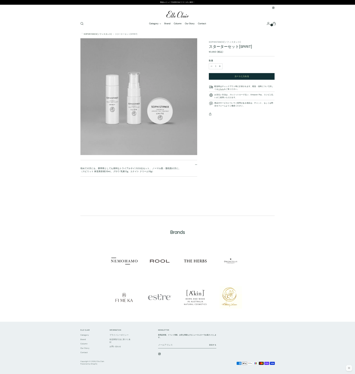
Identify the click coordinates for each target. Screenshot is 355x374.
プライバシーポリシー (119, 335)
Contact (84, 352)
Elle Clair (100, 361)
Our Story (84, 348)
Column (84, 344)
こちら (221, 89)
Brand (83, 339)
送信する (212, 345)
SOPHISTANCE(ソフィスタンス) (98, 34)
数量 (211, 60)
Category (84, 335)
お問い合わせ (115, 346)
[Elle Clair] (177, 14)
